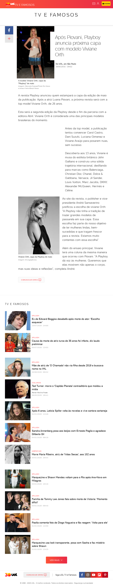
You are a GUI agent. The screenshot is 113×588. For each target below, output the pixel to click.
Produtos (6, 13)
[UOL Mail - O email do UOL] (93, 3)
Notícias (38, 13)
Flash (17, 13)
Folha (82, 13)
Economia (71, 13)
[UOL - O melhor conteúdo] (10, 4)
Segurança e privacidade (83, 583)
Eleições (27, 13)
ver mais (55, 560)
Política (49, 13)
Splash (102, 13)
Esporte (92, 13)
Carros (60, 13)
